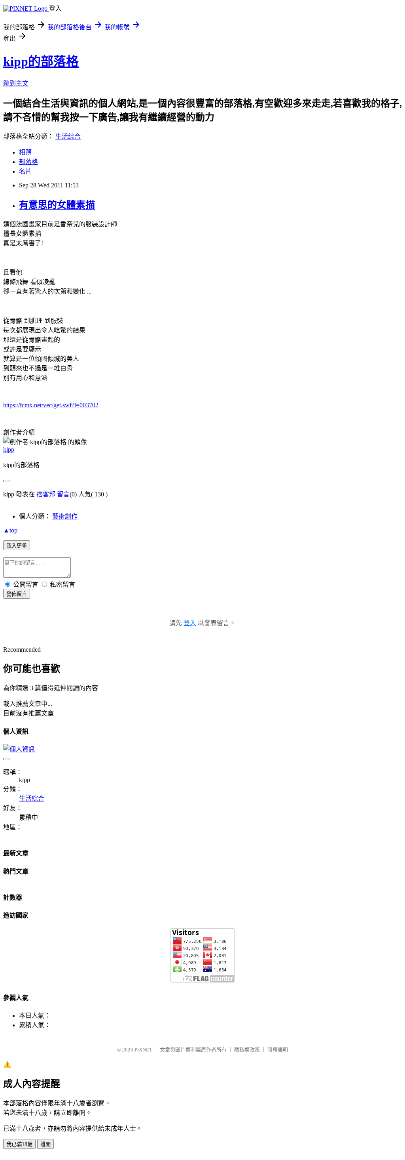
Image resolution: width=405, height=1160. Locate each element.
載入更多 (16, 546)
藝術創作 (65, 516)
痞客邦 (45, 494)
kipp (8, 449)
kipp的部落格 (41, 61)
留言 (63, 494)
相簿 (25, 152)
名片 (25, 171)
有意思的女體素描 (57, 205)
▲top (10, 530)
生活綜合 (68, 136)
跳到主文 (15, 83)
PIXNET (143, 1050)
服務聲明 (277, 1050)
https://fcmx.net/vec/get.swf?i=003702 (50, 405)
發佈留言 (16, 594)
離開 (45, 1144)
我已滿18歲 (19, 1144)
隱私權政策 (247, 1050)
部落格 (28, 161)
